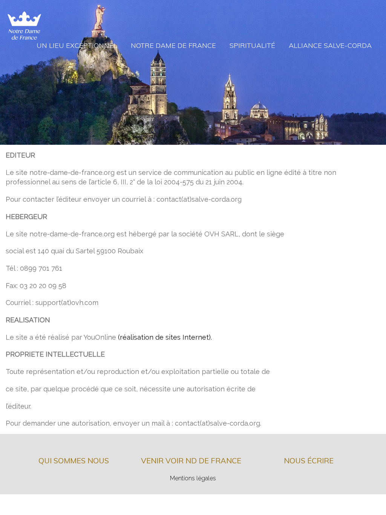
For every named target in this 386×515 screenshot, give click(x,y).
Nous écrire (309, 460)
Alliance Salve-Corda (330, 45)
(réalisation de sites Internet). (165, 337)
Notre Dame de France (173, 45)
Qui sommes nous (73, 460)
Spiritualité (252, 45)
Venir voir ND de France (191, 460)
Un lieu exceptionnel (77, 45)
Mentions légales (193, 478)
